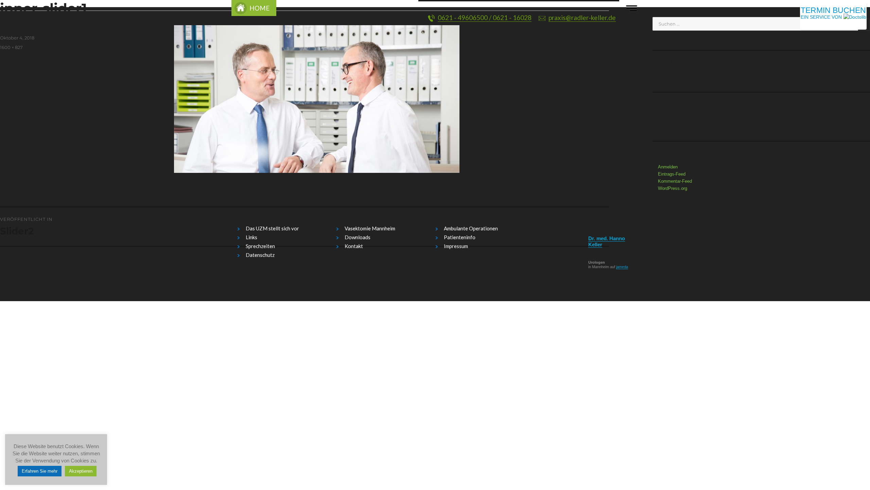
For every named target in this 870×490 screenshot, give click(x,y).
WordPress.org (672, 188)
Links (251, 237)
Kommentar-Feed (675, 181)
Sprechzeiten (260, 246)
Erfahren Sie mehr (39, 471)
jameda (622, 267)
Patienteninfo (459, 237)
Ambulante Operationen (471, 228)
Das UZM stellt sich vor (272, 228)
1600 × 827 (11, 47)
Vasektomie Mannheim (370, 228)
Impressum (456, 246)
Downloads (357, 237)
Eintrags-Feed (671, 174)
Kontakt (354, 246)
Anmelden (668, 166)
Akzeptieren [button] (80, 471)
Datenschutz (260, 255)
